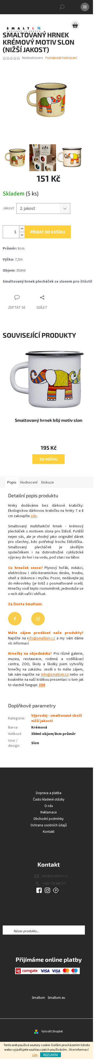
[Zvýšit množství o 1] (22, 229)
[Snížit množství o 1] (22, 235)
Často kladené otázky (48, 799)
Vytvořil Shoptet (52, 1031)
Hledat (89, 930)
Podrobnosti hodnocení (61, 58)
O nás (48, 806)
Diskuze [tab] (47, 482)
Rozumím (50, 1055)
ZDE (42, 685)
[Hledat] (62, 7)
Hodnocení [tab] (28, 482)
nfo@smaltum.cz (41, 638)
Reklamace (48, 812)
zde (34, 1055)
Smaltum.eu (56, 997)
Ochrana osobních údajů (48, 825)
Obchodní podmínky (48, 818)
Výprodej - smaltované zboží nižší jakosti (56, 718)
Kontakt (48, 831)
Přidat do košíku (47, 231)
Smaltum (38, 997)
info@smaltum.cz (55, 674)
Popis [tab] (11, 482)
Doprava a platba (48, 793)
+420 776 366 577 (54, 883)
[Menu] (84, 7)
